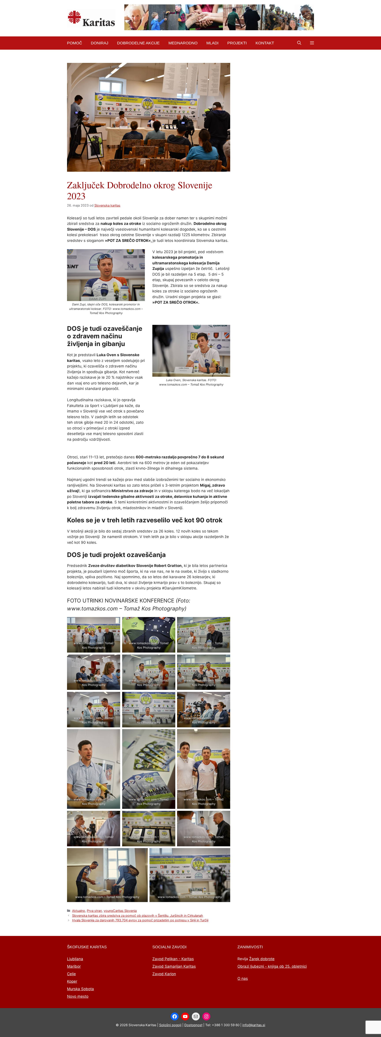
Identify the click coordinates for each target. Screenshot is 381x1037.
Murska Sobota (80, 989)
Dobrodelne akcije (138, 43)
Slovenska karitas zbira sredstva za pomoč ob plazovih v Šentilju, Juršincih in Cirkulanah (137, 915)
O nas (242, 978)
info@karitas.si (253, 1025)
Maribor (74, 966)
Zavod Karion (164, 974)
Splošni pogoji (170, 1025)
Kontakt (265, 43)
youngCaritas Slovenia (120, 911)
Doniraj (99, 43)
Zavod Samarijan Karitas (174, 966)
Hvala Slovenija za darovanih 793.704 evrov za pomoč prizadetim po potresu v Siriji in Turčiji (140, 920)
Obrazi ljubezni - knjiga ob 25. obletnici (272, 966)
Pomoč (74, 43)
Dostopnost (193, 1025)
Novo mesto (77, 996)
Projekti (237, 43)
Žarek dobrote (262, 959)
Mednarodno (183, 43)
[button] (299, 43)
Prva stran (94, 911)
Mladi (212, 43)
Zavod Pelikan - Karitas (173, 959)
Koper (72, 981)
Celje (71, 974)
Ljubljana (75, 959)
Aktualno (78, 911)
